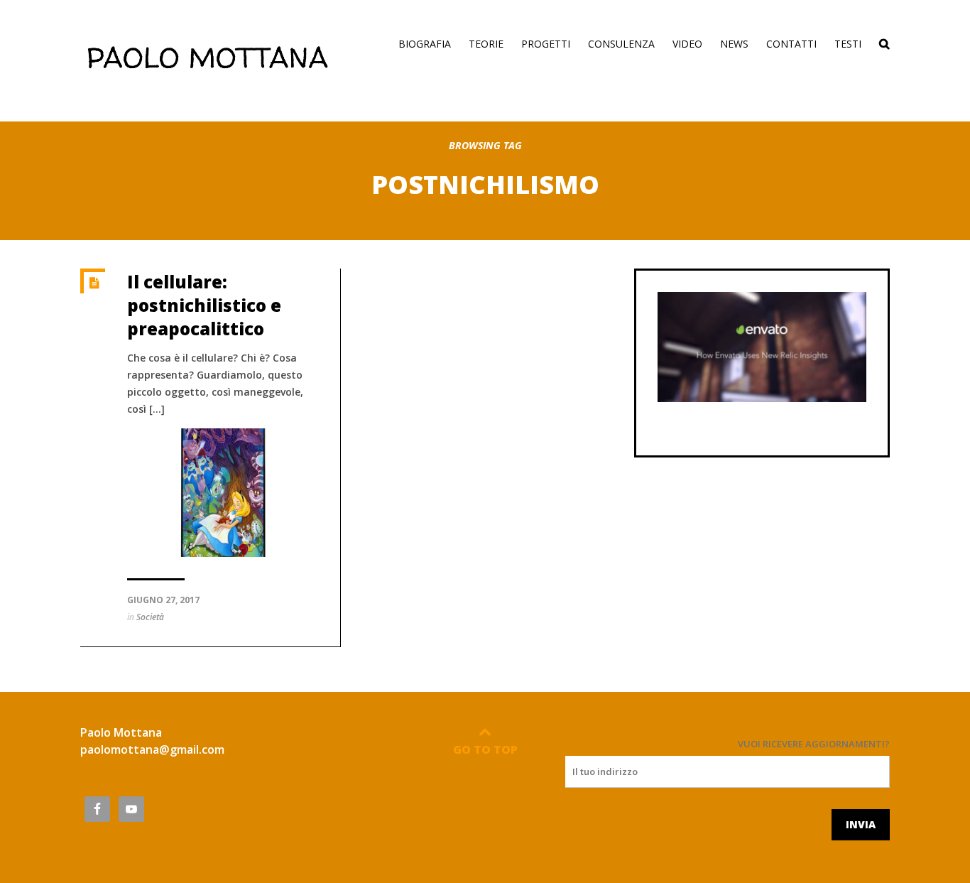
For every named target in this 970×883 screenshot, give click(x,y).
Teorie (486, 43)
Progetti (545, 43)
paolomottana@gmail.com (152, 749)
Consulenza (621, 43)
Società (150, 617)
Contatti (791, 43)
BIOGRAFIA (424, 43)
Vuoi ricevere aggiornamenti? (814, 743)
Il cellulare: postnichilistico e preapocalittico (204, 305)
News (734, 43)
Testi (847, 43)
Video (687, 43)
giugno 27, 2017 (163, 600)
